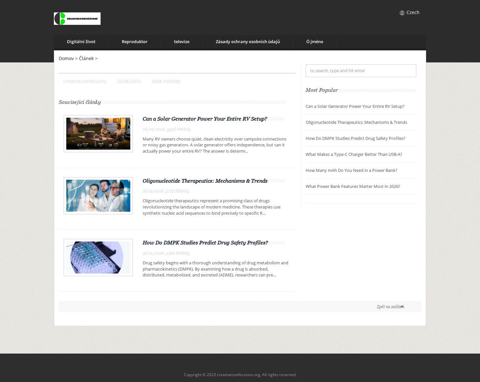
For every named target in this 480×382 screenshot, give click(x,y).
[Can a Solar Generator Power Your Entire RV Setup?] (98, 133)
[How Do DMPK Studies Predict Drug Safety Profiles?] (98, 257)
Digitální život (81, 41)
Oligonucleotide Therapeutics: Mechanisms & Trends (205, 181)
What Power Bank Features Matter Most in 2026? (353, 186)
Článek (86, 58)
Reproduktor (135, 41)
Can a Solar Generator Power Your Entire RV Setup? (205, 119)
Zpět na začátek (390, 306)
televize (181, 41)
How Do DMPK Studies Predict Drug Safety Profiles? (205, 242)
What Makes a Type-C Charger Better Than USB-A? (354, 154)
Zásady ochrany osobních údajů (248, 41)
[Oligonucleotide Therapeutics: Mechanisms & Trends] (98, 195)
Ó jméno (314, 41)
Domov (66, 58)
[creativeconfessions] (77, 17)
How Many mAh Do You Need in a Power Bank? (351, 170)
